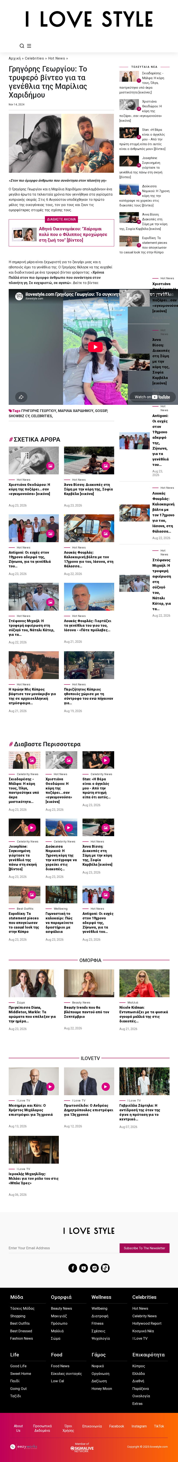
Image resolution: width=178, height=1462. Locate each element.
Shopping (17, 1316)
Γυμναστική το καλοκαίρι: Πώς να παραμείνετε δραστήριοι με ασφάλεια (59, 923)
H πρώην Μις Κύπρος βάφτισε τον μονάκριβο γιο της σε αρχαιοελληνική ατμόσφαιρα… (32, 696)
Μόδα (16, 1297)
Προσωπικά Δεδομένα (42, 1428)
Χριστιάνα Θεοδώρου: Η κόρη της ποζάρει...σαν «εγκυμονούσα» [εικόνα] (29, 489)
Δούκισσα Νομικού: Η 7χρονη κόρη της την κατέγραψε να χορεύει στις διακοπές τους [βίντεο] (144, 195)
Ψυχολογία (101, 1338)
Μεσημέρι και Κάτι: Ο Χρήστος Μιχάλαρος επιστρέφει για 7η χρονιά (31, 1110)
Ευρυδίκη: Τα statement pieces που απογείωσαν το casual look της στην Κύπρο (24, 923)
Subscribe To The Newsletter (144, 1248)
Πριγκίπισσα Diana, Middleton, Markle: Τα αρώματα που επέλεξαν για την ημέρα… (32, 1014)
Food (56, 1355)
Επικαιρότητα (148, 1355)
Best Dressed (21, 1331)
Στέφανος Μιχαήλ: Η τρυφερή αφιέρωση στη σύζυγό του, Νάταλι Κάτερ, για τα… (31, 627)
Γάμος (99, 1355)
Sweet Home (20, 1373)
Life (14, 1355)
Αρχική (15, 58)
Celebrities (34, 58)
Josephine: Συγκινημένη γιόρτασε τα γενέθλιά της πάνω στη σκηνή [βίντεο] (23, 857)
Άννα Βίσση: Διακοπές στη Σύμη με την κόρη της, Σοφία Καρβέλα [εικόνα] (88, 489)
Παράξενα (140, 1388)
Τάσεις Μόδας (22, 1308)
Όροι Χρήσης (68, 1428)
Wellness (101, 1297)
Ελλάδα (138, 1373)
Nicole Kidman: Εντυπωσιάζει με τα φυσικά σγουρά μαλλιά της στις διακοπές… (143, 1014)
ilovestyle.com (159, 1446)
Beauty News (81, 1002)
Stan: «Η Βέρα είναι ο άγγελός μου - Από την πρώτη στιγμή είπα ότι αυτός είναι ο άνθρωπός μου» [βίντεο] (142, 139)
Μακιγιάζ (59, 1316)
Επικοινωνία (92, 1426)
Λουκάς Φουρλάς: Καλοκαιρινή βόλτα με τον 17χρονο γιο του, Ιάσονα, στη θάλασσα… (88, 559)
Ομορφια (90, 960)
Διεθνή (138, 1381)
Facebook (116, 1426)
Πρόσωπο (59, 1323)
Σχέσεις (98, 1331)
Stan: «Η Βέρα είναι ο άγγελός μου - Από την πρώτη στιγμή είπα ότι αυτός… (96, 788)
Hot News (56, 58)
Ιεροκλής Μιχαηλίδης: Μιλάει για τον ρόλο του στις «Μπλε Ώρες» (34, 1178)
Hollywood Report (147, 1323)
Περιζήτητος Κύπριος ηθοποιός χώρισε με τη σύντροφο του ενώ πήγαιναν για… (88, 696)
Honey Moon (102, 1388)
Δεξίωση (99, 1381)
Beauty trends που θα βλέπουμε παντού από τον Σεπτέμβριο (86, 1012)
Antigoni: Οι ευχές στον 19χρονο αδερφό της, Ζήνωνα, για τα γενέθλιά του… (30, 559)
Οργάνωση (100, 1373)
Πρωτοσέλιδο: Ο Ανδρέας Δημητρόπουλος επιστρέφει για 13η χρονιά (88, 1110)
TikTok (159, 1426)
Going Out (18, 1388)
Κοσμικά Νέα (143, 1331)
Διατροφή (100, 1316)
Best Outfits (25, 908)
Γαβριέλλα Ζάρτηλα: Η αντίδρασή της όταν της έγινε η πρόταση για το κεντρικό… (139, 1112)
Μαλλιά (133, 1002)
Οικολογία (141, 1396)
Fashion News (21, 1338)
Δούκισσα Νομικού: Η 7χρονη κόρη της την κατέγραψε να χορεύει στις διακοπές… (61, 857)
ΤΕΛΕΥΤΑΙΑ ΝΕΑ (144, 66)
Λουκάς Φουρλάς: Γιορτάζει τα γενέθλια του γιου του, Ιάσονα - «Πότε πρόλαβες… (87, 625)
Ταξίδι (15, 1396)
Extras (137, 1403)
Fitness (98, 1323)
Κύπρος (138, 1366)
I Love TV (23, 1100)
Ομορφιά (61, 1297)
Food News (60, 1366)
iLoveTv (90, 1058)
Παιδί (15, 1381)
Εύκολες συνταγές (66, 1373)
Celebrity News (28, 774)
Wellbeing (61, 908)
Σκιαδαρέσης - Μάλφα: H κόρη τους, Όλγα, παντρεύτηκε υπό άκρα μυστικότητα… (24, 790)
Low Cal (57, 1381)
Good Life (18, 1366)
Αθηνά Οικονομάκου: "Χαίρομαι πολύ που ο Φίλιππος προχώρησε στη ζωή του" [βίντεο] (73, 234)
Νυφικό (98, 1366)
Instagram (139, 1426)
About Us (18, 1428)
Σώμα (21, 1002)
